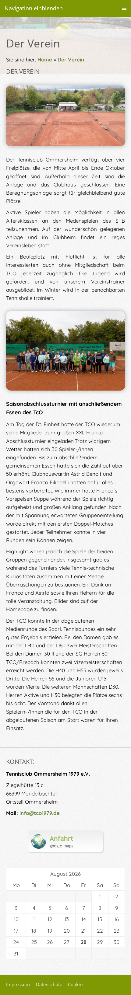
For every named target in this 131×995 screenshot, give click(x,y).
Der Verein (71, 59)
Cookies (76, 984)
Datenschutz (49, 984)
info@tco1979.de (39, 813)
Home (44, 59)
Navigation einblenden (34, 8)
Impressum (18, 984)
